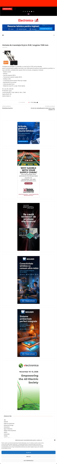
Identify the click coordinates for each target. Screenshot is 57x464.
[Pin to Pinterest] (34, 102)
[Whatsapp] (33, 11)
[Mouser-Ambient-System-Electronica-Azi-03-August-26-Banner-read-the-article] (28, 310)
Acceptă (28, 452)
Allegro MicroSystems (10, 430)
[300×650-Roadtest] (28, 204)
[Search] (54, 35)
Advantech (7, 427)
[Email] (31, 11)
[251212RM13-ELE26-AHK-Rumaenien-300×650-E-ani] (28, 363)
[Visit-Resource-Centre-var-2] (28, 25)
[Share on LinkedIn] (35, 102)
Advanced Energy (8, 425)
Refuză (28, 456)
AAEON (6, 422)
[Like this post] (29, 102)
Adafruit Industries (9, 423)
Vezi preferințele (28, 460)
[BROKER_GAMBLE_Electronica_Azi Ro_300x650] (28, 151)
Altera (5, 432)
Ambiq (5, 436)
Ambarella (7, 434)
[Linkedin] (29, 11)
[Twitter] (25, 11)
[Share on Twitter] (32, 102)
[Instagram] (27, 11)
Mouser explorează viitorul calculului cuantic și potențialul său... (17, 8)
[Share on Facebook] (31, 102)
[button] (55, 440)
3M (5, 420)
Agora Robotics (8, 429)
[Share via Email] (37, 102)
